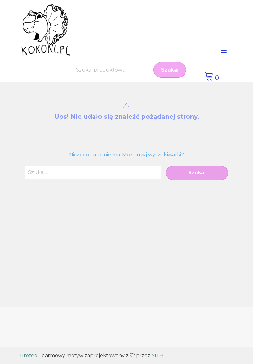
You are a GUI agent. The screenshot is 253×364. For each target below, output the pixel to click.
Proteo (28, 355)
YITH (157, 355)
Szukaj (170, 70)
